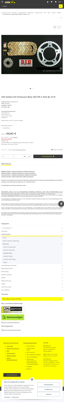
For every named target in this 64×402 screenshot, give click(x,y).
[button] (48, 1)
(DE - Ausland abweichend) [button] (19, 149)
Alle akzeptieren (48, 384)
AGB (8, 351)
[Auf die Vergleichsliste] (55, 27)
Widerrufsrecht (11, 353)
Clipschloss (6, 128)
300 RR (9, 105)
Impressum (7, 397)
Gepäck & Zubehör (6, 274)
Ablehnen (48, 394)
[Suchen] (61, 6)
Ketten (4, 238)
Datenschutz (15, 397)
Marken (3, 277)
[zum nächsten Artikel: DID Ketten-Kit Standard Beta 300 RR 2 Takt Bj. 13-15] (61, 17)
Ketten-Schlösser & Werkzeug (11, 241)
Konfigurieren (49, 389)
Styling (3, 284)
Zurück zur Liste (6, 12)
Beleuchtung (4, 271)
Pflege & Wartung (6, 281)
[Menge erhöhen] (29, 156)
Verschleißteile (5, 290)
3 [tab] (33, 88)
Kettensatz (6, 244)
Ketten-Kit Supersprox (9, 247)
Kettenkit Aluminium (9, 250)
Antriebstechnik (5, 234)
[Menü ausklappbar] (2, 1)
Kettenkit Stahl (7, 253)
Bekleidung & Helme (7, 268)
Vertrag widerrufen (12, 375)
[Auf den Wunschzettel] (59, 27)
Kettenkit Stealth (8, 256)
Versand (15, 137)
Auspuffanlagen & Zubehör (8, 265)
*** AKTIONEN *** (6, 228)
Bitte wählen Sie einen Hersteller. (12, 299)
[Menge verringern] (3, 156)
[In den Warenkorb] (2, 23)
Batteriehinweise (11, 356)
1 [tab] (30, 88)
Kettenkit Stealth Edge (9, 259)
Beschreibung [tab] (6, 164)
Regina (5, 262)
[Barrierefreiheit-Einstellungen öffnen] (61, 203)
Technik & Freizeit (6, 287)
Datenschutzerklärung (13, 348)
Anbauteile (4, 231)
